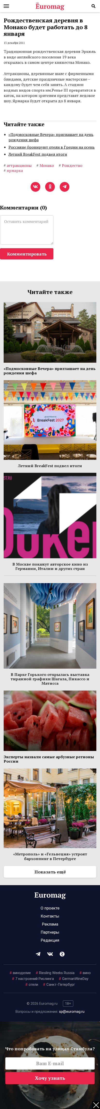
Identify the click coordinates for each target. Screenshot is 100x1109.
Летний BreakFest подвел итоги (37, 154)
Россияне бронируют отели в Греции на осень (51, 147)
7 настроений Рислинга (33, 978)
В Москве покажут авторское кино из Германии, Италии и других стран (50, 566)
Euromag (50, 6)
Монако (45, 165)
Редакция (50, 940)
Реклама (50, 924)
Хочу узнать (50, 1078)
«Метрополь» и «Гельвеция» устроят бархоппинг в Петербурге (50, 856)
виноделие (20, 973)
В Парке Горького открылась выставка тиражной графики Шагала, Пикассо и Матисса (50, 679)
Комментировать (27, 254)
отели (31, 984)
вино (85, 973)
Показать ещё (50, 872)
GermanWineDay (73, 978)
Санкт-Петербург (59, 984)
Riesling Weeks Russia (55, 973)
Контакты (50, 916)
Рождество (70, 165)
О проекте (50, 908)
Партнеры (50, 932)
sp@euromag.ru (71, 1011)
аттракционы (18, 165)
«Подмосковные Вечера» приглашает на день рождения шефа (50, 137)
